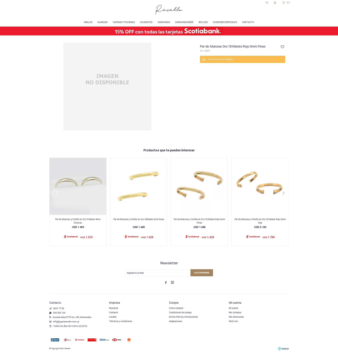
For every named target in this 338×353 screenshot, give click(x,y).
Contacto (248, 22)
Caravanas (164, 22)
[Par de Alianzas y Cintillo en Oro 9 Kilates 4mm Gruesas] (78, 186)
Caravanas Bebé (184, 22)
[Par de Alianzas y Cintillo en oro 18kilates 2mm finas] (138, 186)
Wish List (233, 321)
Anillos (88, 22)
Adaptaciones (175, 321)
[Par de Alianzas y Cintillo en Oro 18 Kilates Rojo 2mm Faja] (260, 186)
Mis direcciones (236, 317)
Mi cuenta (233, 308)
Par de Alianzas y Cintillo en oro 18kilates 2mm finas (138, 219)
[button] (266, 2)
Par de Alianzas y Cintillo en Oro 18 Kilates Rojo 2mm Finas (199, 221)
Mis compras (235, 312)
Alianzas (102, 22)
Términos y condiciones (120, 321)
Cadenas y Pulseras (124, 22)
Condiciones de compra (180, 312)
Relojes (203, 22)
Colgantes (146, 22)
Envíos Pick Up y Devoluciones (183, 317)
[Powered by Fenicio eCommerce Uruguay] (283, 348)
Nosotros (113, 308)
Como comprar (176, 308)
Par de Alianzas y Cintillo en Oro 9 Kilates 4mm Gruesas (78, 221)
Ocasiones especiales (225, 22)
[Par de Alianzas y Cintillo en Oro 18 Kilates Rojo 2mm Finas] (199, 186)
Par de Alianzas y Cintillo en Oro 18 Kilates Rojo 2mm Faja (260, 221)
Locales (113, 317)
